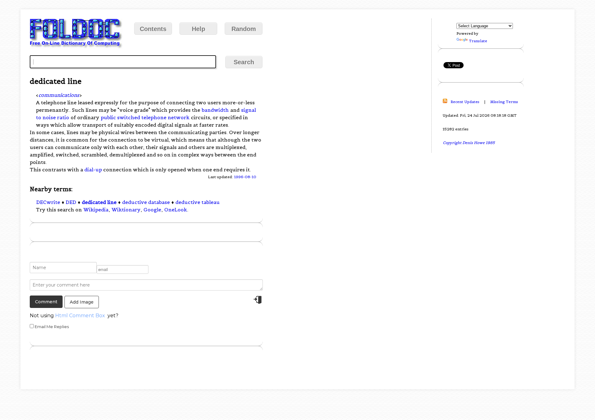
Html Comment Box (80, 315)
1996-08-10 (245, 176)
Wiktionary (126, 209)
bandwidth (215, 110)
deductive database (146, 202)
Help (198, 28)
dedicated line (99, 202)
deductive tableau (197, 202)
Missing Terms (504, 101)
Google (152, 209)
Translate (478, 40)
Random (243, 28)
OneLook (175, 209)
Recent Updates (465, 101)
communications (58, 95)
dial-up (93, 169)
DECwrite (48, 202)
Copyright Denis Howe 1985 (469, 142)
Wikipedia (95, 209)
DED (71, 202)
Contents (153, 28)
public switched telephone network (145, 117)
